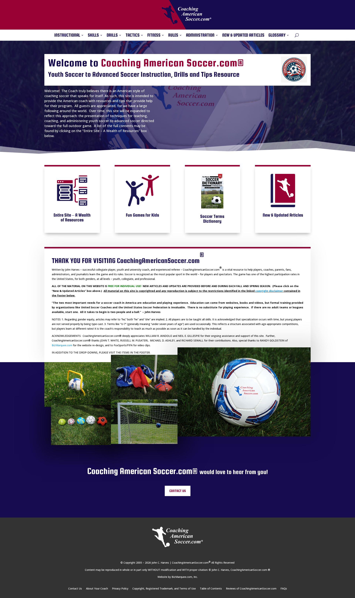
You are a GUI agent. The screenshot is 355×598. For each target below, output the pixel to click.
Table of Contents (211, 588)
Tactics (133, 36)
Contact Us (177, 491)
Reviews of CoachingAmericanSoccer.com (251, 588)
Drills (112, 36)
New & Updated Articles (243, 36)
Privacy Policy (120, 588)
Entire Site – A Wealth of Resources (72, 217)
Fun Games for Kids (142, 215)
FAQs (283, 588)
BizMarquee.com (62, 345)
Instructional (67, 36)
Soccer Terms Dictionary (212, 219)
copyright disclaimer (269, 291)
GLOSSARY (276, 36)
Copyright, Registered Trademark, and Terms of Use (164, 588)
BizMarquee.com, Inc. (185, 577)
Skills (93, 36)
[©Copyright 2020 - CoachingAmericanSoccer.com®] (77, 384)
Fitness (153, 36)
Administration (200, 36)
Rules (173, 36)
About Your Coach (97, 588)
